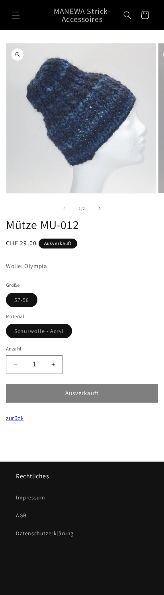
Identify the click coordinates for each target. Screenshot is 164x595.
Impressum (30, 497)
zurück (15, 418)
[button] (16, 15)
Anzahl (13, 348)
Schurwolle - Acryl (43, 332)
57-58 (25, 301)
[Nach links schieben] (64, 208)
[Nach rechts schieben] (99, 208)
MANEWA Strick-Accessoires (69, 588)
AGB (21, 515)
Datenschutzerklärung (45, 533)
